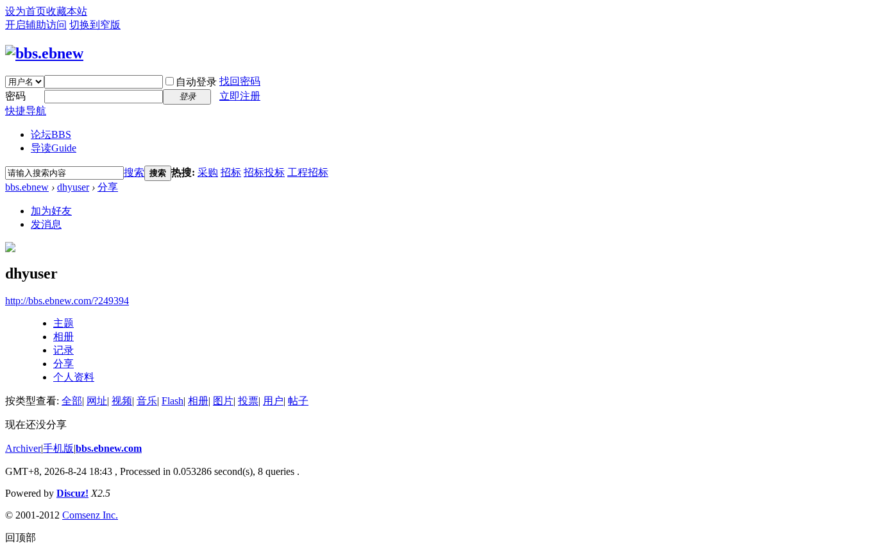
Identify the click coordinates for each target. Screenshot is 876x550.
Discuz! (72, 493)
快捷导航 (25, 110)
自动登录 (196, 81)
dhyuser (73, 187)
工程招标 (307, 172)
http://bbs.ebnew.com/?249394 (67, 300)
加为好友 (51, 210)
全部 (72, 400)
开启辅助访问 (36, 24)
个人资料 (73, 377)
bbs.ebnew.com (109, 448)
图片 (223, 400)
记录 (63, 350)
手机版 (58, 448)
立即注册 (239, 95)
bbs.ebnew (27, 187)
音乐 (147, 400)
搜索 (134, 172)
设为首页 (25, 11)
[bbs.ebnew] (44, 53)
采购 (208, 172)
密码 (15, 95)
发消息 (46, 224)
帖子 (298, 400)
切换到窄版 (95, 24)
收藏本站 (66, 11)
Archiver (23, 448)
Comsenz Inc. (90, 515)
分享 (107, 187)
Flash (172, 400)
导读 (53, 147)
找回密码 (239, 81)
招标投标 (264, 172)
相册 (63, 336)
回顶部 (20, 537)
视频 (122, 400)
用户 (273, 400)
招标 (231, 172)
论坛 (51, 134)
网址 (97, 400)
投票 (248, 400)
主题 (63, 323)
